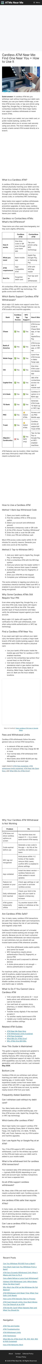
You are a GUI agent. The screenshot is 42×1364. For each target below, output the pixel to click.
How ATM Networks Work (13, 1345)
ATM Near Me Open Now (16, 1031)
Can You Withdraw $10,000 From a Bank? (19, 1264)
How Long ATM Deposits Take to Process (19, 1299)
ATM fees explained (20, 766)
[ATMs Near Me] (2, 2)
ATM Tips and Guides (11, 1326)
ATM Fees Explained (14, 1036)
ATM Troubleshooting (11, 1329)
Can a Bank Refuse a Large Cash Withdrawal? (20, 1278)
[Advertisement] (21, 28)
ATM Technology (9, 1336)
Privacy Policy (21, 1357)
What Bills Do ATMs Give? (20, 771)
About (11, 1354)
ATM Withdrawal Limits (12, 1332)
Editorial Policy (28, 1354)
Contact (18, 1354)
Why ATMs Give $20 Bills (16, 1041)
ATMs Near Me (14, 2)
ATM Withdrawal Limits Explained (20, 1034)
